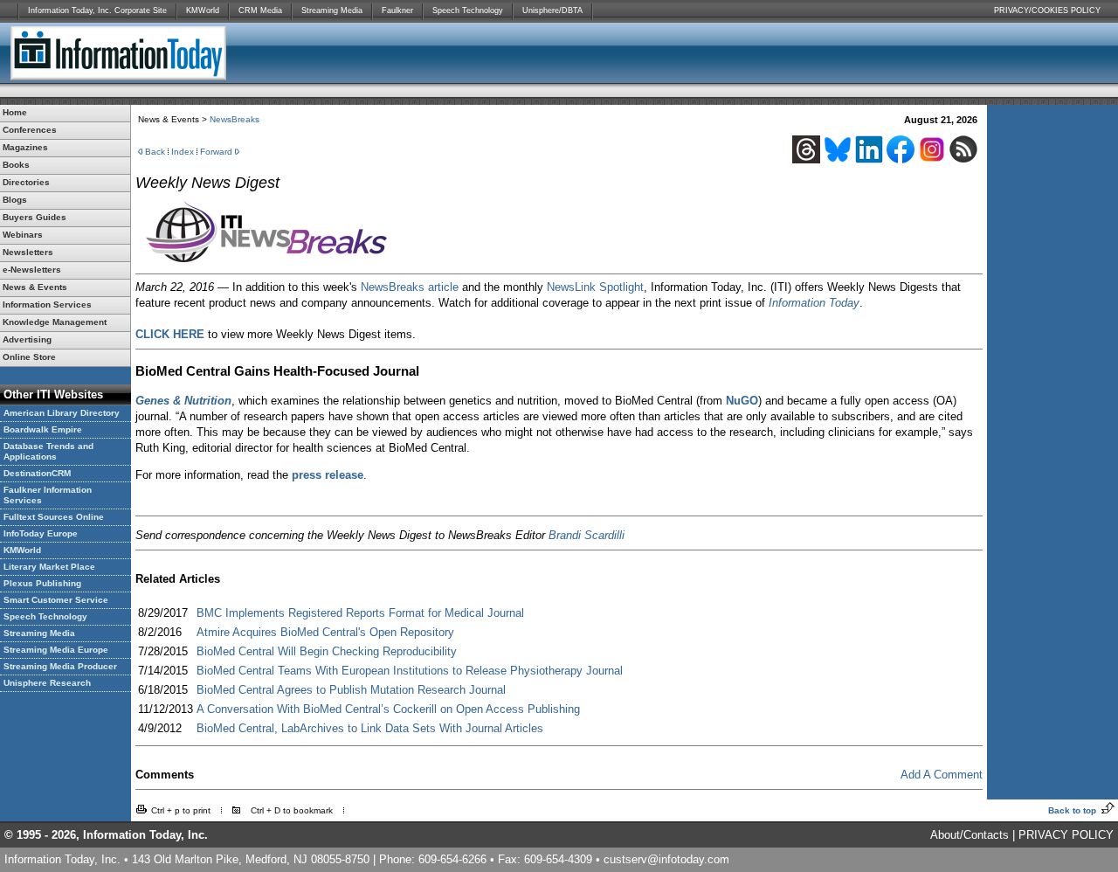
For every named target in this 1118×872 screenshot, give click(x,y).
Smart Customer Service (55, 600)
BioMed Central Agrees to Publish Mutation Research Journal (351, 689)
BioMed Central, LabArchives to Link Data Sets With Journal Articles (370, 728)
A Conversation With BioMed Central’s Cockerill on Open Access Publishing (388, 709)
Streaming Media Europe (55, 649)
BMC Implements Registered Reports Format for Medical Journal (360, 612)
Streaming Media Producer (60, 666)
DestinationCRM (37, 473)
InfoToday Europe (40, 533)
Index (182, 151)
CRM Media (260, 10)
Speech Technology (467, 10)
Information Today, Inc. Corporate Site (97, 10)
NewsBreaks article (410, 287)
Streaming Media (331, 10)
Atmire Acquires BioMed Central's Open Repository (325, 632)
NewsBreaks (234, 119)
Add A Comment (942, 774)
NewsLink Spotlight (595, 287)
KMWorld (202, 10)
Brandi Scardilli (587, 535)
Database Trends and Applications (48, 451)
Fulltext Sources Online (53, 517)
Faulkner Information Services (47, 495)
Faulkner (397, 10)
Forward (216, 151)
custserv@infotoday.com (666, 859)
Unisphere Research (47, 683)
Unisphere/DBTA (552, 10)
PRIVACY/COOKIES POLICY (1047, 10)
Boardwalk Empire (42, 429)
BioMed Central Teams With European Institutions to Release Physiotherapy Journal (410, 670)
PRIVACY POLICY (1066, 834)
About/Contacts (969, 834)
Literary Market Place (49, 566)
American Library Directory (61, 413)
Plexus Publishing (42, 583)
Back (155, 151)
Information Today (814, 302)
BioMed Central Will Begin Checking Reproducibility (327, 651)
